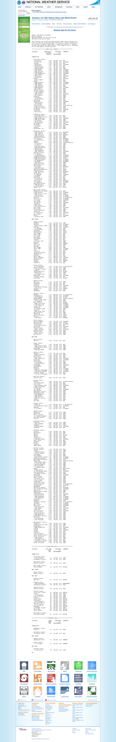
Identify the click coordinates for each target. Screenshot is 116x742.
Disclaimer (74, 728)
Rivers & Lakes (51, 671)
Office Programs (50, 703)
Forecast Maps (78, 671)
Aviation (19, 707)
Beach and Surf (78, 696)
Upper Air (47, 724)
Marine (19, 708)
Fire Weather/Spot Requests (24, 710)
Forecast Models (23, 712)
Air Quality (47, 704)
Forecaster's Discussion (64, 683)
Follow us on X (22, 700)
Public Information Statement (37, 720)
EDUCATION (69, 7)
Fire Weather (37, 696)
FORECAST (28, 7)
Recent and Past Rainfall (37, 707)
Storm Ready (61, 707)
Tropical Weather (24, 683)
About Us (87, 732)
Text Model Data (21, 714)
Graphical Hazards (38, 683)
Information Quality (76, 729)
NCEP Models (21, 713)
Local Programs (91, 23)
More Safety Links (62, 711)
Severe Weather (48, 717)
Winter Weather (48, 722)
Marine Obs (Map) (35, 717)
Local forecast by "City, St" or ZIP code (22, 10)
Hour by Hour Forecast (92, 671)
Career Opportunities (89, 733)
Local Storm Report (36, 719)
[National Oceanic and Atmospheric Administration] (18, 2)
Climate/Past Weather (35, 704)
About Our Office (89, 704)
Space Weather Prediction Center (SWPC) (77, 718)
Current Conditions (46, 23)
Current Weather (37, 671)
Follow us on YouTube (51, 700)
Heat (46, 711)
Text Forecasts (21, 704)
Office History (88, 706)
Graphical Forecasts (22, 706)
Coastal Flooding (65, 696)
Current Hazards (36, 23)
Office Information (91, 703)
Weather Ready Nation (63, 706)
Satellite (65, 671)
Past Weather (92, 683)
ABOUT (93, 7)
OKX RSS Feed (93, 700)
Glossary (74, 732)
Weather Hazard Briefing (51, 683)
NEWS (77, 7)
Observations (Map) (36, 716)
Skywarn (24, 696)
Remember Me (24, 32)
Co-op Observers (48, 708)
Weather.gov (34, 19)
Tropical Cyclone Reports (37, 711)
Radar (53, 23)
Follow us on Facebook (38, 700)
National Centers (77, 703)
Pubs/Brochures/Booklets (64, 710)
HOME (19, 7)
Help (73, 731)
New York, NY (41, 19)
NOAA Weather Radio (63, 709)
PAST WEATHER (39, 7)
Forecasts (59, 23)
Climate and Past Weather (79, 23)
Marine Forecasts (51, 696)
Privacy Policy (24, 37)
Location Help (21, 15)
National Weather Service (37, 731)
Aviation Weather (48, 706)
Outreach (47, 716)
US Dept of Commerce (36, 728)
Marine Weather (48, 715)
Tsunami (47, 721)
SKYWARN (47, 718)
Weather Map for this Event (65, 30)
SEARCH (85, 7)
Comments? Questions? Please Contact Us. (40, 738)
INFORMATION (58, 7)
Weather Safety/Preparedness (65, 704)
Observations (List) (35, 715)
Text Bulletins (78, 683)
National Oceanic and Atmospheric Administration (41, 729)
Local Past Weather (36, 706)
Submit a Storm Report (92, 696)
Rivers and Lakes (67, 23)
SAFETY (49, 7)
